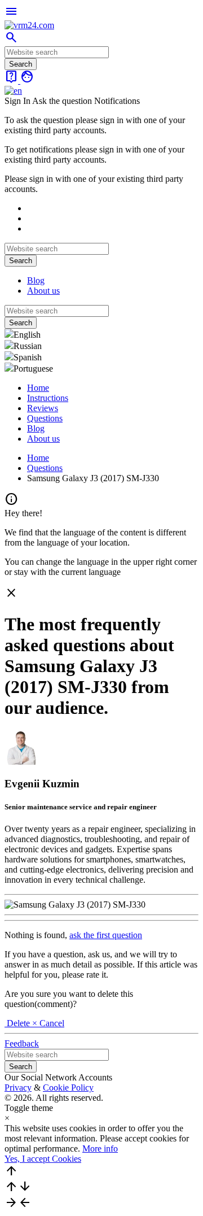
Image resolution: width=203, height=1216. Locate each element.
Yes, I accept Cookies (43, 1158)
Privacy (18, 1087)
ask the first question (105, 935)
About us (43, 290)
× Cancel (48, 1023)
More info (100, 1148)
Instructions (47, 398)
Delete (18, 1023)
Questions (45, 418)
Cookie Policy (68, 1087)
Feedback (22, 1043)
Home (38, 388)
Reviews (42, 408)
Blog (36, 280)
